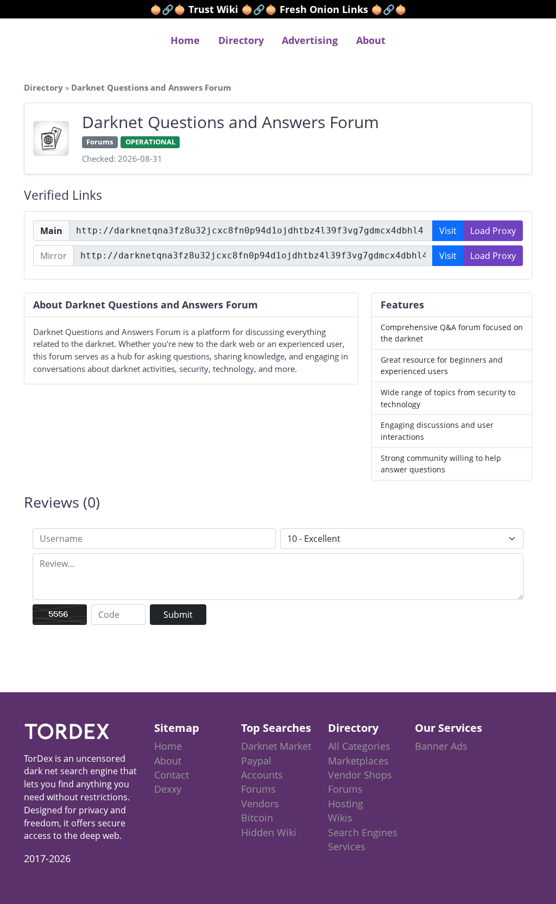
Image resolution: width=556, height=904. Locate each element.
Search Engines (362, 832)
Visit (448, 231)
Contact (171, 774)
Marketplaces (358, 760)
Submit (178, 615)
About (371, 40)
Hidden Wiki (268, 832)
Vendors (260, 803)
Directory (241, 40)
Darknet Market (276, 746)
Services (346, 846)
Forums (258, 788)
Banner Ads (441, 746)
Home (185, 40)
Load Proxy (493, 231)
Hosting (345, 803)
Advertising (310, 40)
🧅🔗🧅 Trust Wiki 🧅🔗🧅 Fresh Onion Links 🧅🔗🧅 (278, 9)
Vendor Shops (360, 774)
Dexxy (167, 788)
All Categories (359, 746)
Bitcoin (257, 817)
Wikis (340, 817)
